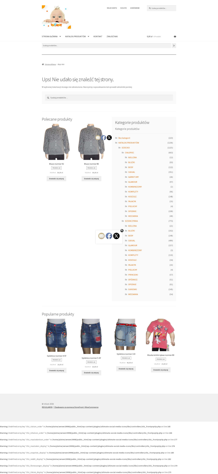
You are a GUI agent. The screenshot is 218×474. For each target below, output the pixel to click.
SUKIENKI (132, 289)
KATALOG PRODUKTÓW (75, 36)
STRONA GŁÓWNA (50, 36)
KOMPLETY (133, 191)
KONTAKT (97, 36)
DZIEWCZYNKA (131, 221)
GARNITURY (133, 177)
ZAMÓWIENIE (135, 8)
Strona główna (50, 64)
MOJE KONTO (112, 8)
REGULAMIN (47, 407)
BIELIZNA (132, 157)
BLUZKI (131, 162)
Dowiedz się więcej (56, 178)
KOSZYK (123, 8)
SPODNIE (132, 211)
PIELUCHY (132, 206)
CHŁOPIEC (129, 152)
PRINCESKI (133, 274)
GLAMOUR (132, 182)
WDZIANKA (133, 216)
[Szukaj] (174, 45)
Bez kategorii (124, 138)
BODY (130, 167)
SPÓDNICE (133, 279)
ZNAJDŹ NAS (112, 36)
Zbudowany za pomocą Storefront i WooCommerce (76, 407)
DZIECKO (126, 147)
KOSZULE (132, 196)
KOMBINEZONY (135, 186)
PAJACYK (132, 201)
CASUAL (131, 172)
